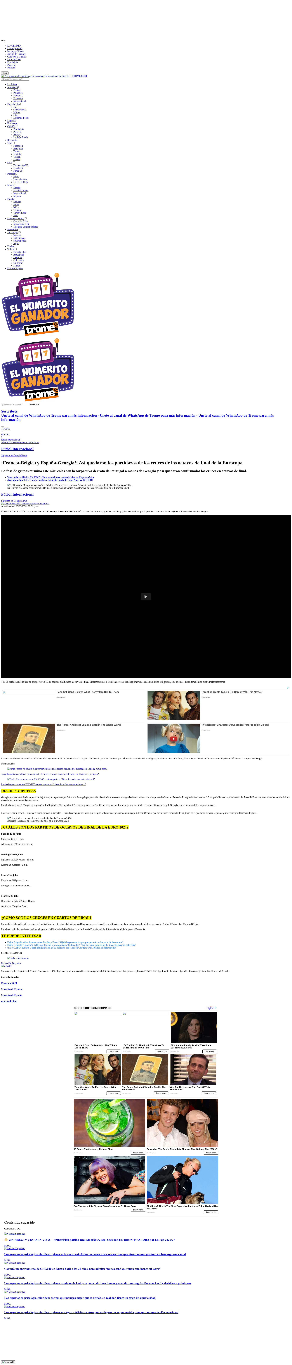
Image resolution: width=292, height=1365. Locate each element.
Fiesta (16, 176)
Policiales (18, 93)
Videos (10, 249)
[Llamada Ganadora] (38, 336)
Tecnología (12, 232)
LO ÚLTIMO (14, 45)
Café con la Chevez (16, 56)
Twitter (16, 151)
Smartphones (19, 240)
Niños (16, 207)
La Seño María (20, 137)
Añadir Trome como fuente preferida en (20, 442)
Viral (9, 143)
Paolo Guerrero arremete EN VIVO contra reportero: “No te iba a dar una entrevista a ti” (43, 784)
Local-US (18, 168)
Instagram (18, 148)
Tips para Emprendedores (25, 226)
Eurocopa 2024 (9, 983)
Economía (18, 98)
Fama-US (18, 170)
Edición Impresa (15, 268)
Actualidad (12, 87)
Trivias (10, 246)
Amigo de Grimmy (16, 54)
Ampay (17, 134)
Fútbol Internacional (17, 449)
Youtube (17, 154)
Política (17, 90)
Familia (10, 199)
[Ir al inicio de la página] (8, 1362)
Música (16, 112)
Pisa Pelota (12, 62)
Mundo (10, 185)
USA (9, 162)
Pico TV (11, 65)
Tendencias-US (20, 165)
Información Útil (21, 224)
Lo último (12, 84)
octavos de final (9, 1001)
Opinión (11, 126)
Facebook (18, 146)
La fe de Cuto (14, 59)
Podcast (11, 67)
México (17, 196)
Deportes (11, 120)
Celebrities (18, 260)
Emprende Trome (15, 218)
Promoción (12, 229)
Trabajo (17, 210)
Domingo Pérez (14, 48)
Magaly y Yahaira (15, 51)
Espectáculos (13, 104)
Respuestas (12, 140)
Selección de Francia (11, 989)
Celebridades (19, 109)
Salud (16, 204)
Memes (16, 159)
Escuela (17, 201)
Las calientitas (20, 179)
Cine (15, 115)
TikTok (16, 156)
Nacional (17, 95)
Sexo (15, 215)
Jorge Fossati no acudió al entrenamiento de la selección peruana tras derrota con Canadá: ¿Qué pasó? (50, 774)
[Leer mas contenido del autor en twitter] (6, 966)
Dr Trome (18, 263)
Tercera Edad (19, 212)
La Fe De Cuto (20, 182)
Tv (14, 107)
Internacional (19, 101)
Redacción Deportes (39, 503)
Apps (16, 243)
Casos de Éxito (20, 221)
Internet (17, 235)
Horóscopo (12, 123)
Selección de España (11, 995)
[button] (34, 404)
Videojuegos (19, 238)
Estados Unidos (20, 190)
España (16, 187)
